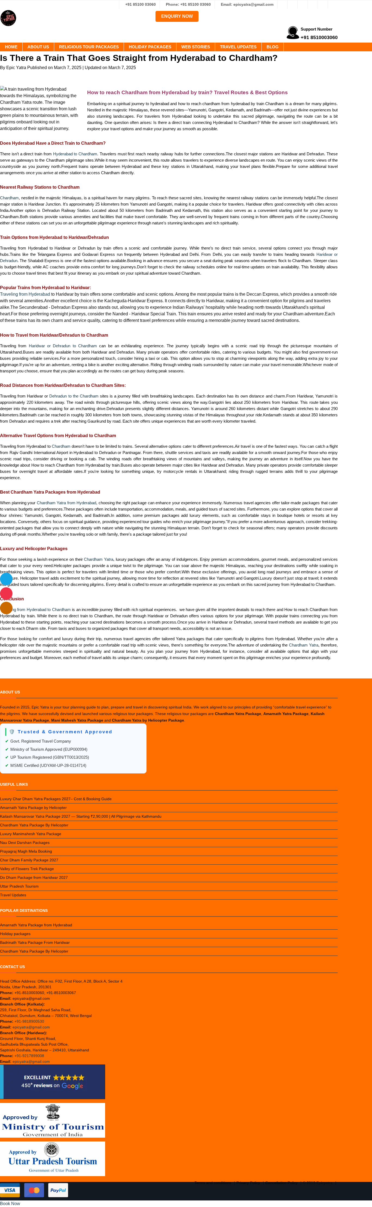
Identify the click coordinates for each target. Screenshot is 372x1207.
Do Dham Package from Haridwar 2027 (34, 877)
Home (11, 47)
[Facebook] (282, 4)
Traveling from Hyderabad (25, 294)
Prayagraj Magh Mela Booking (26, 851)
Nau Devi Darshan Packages (25, 842)
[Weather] (6, 579)
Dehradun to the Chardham (73, 396)
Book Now (10, 1203)
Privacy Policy (248, 1183)
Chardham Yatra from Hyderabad (66, 502)
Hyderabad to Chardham (75, 154)
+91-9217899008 (29, 1056)
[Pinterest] (323, 4)
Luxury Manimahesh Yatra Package (30, 834)
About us (38, 47)
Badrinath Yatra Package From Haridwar (35, 942)
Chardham (9, 197)
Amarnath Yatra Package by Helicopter (33, 807)
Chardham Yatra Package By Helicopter (34, 825)
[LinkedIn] (313, 4)
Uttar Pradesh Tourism (19, 886)
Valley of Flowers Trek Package (27, 869)
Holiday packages (150, 47)
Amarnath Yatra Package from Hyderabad (36, 925)
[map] (6, 608)
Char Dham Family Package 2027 (29, 860)
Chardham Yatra (98, 559)
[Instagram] (292, 4)
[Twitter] (302, 4)
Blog (273, 47)
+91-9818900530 (29, 1021)
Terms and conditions (212, 1183)
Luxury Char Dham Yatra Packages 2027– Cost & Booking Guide (56, 799)
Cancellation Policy (281, 1183)
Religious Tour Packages (89, 47)
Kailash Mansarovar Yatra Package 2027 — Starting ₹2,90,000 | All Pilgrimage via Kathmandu (80, 816)
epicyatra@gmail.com (31, 1027)
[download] (6, 593)
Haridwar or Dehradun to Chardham (63, 345)
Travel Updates (238, 47)
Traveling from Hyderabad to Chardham (35, 609)
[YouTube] (333, 4)
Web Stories (195, 47)
